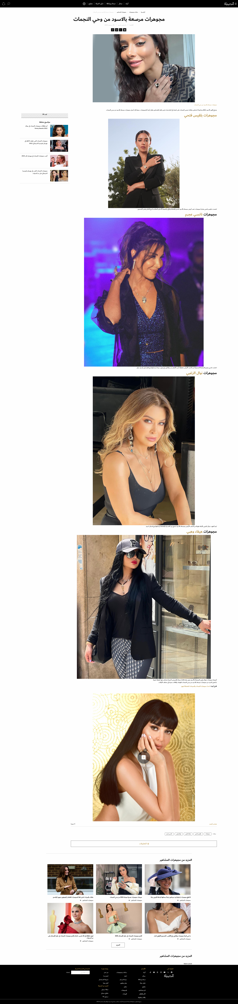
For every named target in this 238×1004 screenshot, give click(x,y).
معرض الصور (213, 824)
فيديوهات (124, 990)
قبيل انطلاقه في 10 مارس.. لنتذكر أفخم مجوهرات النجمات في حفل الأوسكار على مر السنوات (70, 937)
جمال (120, 3)
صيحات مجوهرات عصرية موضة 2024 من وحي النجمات (126, 897)
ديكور (125, 986)
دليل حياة (142, 983)
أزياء (127, 3)
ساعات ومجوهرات (133, 12)
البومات (125, 994)
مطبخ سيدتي (104, 993)
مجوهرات (210, 115)
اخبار (125, 976)
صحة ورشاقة (111, 3)
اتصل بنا (105, 976)
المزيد (118, 945)
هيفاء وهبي (194, 531)
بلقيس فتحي (193, 115)
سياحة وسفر (123, 979)
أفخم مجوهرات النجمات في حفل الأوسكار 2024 (128, 936)
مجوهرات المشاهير (121, 12)
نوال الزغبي (194, 373)
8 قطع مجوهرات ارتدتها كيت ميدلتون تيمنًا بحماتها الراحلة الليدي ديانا (171, 897)
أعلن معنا (105, 983)
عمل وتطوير (123, 983)
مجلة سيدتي (105, 989)
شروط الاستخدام (103, 979)
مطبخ (91, 3)
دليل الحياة (99, 3)
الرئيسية (143, 12)
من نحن (106, 972)
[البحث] (9, 3)
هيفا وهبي (178, 834)
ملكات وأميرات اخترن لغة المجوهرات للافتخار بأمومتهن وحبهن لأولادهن (73, 897)
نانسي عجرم (194, 214)
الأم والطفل (142, 994)
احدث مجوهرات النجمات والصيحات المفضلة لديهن (195, 686)
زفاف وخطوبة (141, 997)
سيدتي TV (105, 996)
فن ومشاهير (142, 990)
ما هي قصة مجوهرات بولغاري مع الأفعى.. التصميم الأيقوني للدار (172, 936)
